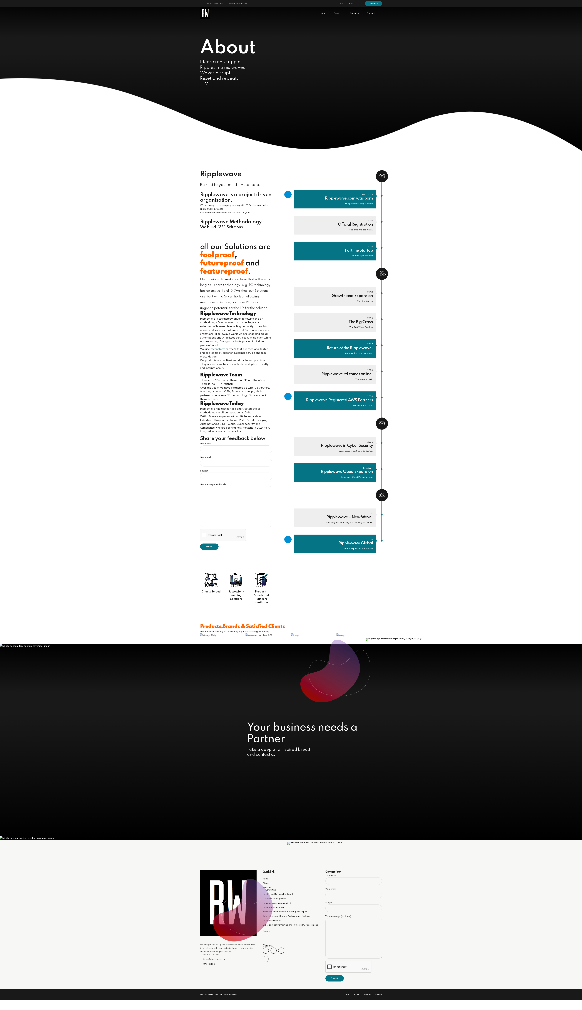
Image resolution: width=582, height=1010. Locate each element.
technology (218, 349)
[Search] (381, 13)
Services (338, 13)
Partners (354, 13)
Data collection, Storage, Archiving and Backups (286, 916)
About (356, 994)
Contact (370, 13)
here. (215, 399)
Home (323, 13)
